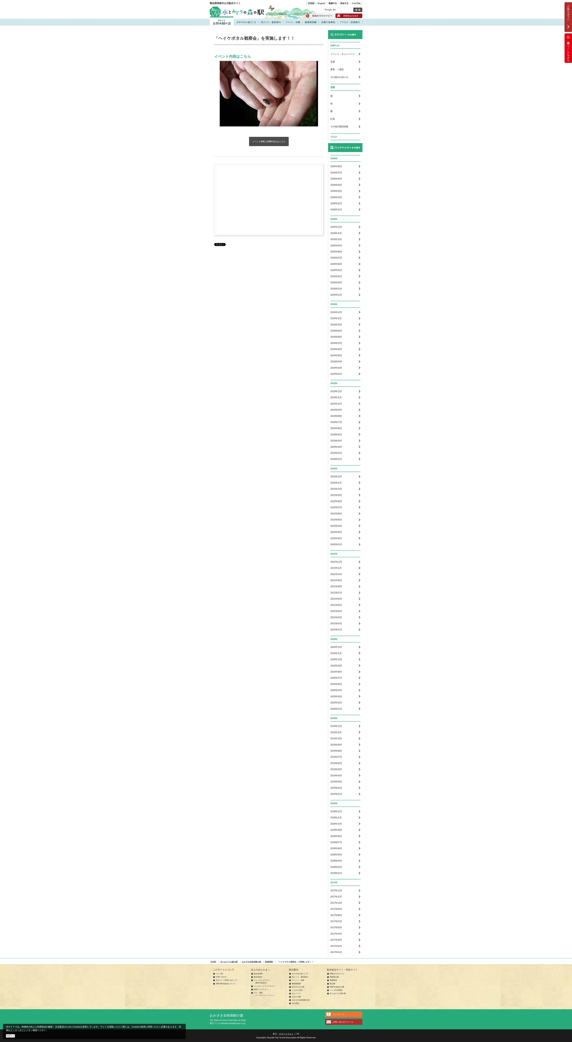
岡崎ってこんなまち (568, 50)
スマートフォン (286, 1034)
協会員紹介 (258, 977)
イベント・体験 (298, 980)
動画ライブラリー (261, 989)
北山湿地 (295, 1003)
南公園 (332, 984)
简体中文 (344, 3)
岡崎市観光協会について (226, 984)
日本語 (311, 3)
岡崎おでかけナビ (337, 974)
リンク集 (219, 974)
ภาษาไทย (356, 3)
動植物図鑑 (296, 984)
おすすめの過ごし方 (300, 974)
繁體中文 (333, 3)
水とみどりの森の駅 (338, 993)
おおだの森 (296, 997)
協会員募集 (258, 974)
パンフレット (338, 1014)
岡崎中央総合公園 (337, 987)
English (321, 3)
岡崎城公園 (334, 977)
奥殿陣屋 (333, 980)
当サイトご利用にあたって (226, 980)
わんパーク (296, 993)
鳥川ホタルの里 (298, 987)
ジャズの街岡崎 (336, 990)
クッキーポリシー (19, 1030)
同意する (10, 1036)
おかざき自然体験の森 (301, 1000)
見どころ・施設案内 (300, 977)
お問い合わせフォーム (342, 1022)
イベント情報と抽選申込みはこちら (269, 141)
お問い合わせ (221, 977)
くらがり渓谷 (297, 990)
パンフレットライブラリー (264, 986)
